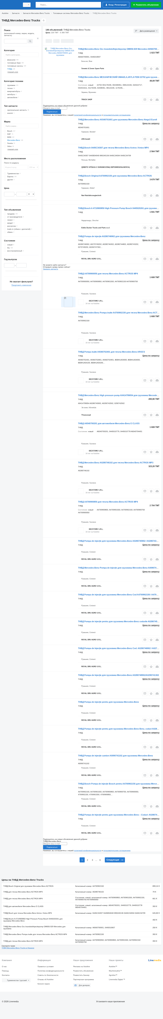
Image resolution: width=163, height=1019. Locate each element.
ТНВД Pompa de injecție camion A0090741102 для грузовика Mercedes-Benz (115, 756)
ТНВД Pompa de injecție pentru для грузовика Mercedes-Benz (108, 702)
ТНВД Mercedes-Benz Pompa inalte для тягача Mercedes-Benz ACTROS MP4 (35, 934)
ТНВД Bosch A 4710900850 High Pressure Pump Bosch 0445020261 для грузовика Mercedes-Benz (33, 920)
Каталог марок (44, 984)
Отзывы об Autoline (45, 979)
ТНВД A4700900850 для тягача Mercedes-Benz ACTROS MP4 (108, 502)
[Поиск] (38, 4)
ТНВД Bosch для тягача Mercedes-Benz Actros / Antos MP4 (27, 913)
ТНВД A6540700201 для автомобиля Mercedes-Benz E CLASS (109, 423)
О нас (4, 966)
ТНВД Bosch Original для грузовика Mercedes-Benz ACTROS (28, 886)
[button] (151, 68)
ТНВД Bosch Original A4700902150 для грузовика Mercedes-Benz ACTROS (115, 176)
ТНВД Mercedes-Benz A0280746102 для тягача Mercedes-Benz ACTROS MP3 (115, 463)
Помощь (5, 971)
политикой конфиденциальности (87, 115)
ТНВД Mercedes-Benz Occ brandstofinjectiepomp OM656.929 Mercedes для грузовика (34, 928)
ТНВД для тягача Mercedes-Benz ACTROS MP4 (23, 899)
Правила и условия (46, 966)
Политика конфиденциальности (51, 971)
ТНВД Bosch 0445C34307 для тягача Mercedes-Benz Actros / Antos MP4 (113, 148)
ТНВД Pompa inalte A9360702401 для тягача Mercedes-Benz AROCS (111, 352)
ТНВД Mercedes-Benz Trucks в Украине (18, 948)
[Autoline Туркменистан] (11, 5)
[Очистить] (38, 38)
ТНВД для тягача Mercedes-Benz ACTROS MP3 (23, 892)
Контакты (6, 975)
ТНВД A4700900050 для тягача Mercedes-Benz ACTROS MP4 (108, 274)
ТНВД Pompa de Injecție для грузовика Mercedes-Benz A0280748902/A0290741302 (118, 675)
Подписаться (52, 112)
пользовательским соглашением (116, 115)
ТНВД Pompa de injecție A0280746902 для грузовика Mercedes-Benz (111, 236)
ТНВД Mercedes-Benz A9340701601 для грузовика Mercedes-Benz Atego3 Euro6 (117, 120)
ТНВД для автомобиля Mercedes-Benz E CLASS (23, 906)
